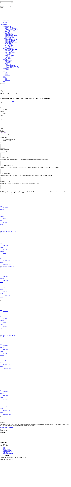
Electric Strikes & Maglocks (10, 52)
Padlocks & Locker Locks (9, 55)
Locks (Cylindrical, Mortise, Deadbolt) (11, 49)
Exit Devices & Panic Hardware (10, 51)
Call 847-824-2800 (10, 416)
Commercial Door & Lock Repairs (11, 35)
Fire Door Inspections (8, 43)
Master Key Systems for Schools (13, 67)
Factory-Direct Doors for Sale (10, 47)
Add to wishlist (3, 132)
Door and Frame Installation (10, 41)
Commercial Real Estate (9, 61)
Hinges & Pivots (8, 53)
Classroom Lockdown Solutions (12, 66)
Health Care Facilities (8, 62)
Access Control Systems (7, 26)
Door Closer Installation (9, 36)
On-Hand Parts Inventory (9, 37)
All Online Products (8, 56)
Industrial (6, 63)
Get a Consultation (6, 68)
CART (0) (5, 3)
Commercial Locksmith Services (10, 34)
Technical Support (8, 31)
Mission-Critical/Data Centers (10, 60)
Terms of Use (5, 459)
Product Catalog (5, 440)
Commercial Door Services (7, 439)
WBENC (6, 11)
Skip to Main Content (4, 0)
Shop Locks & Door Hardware (8, 48)
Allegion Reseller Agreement (8, 441)
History (6, 10)
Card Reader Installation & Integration (11, 29)
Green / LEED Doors (8, 46)
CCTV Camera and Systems (10, 30)
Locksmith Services (6, 32)
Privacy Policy (5, 458)
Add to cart (2, 131)
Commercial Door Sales (7, 38)
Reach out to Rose (3, 409)
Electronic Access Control (9, 27)
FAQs (6, 16)
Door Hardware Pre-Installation (10, 40)
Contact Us (7, 69)
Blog (6, 15)
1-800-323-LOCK (6, 20)
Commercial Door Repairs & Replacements (12, 42)
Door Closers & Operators (9, 50)
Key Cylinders (7, 54)
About (4, 8)
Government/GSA (8, 64)
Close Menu (3, 83)
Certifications (7, 12)
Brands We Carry (8, 57)
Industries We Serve (6, 59)
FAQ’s (6, 9)
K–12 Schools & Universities (10, 65)
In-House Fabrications (9, 45)
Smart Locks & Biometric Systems (11, 28)
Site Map (4, 460)
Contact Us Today (3, 416)
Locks (13, 101)
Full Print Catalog (8, 58)
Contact (4, 18)
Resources (4, 14)
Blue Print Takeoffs (8, 44)
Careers (4, 13)
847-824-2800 (2, 423)
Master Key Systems (8, 33)
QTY (1, 130)
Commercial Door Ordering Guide (11, 39)
